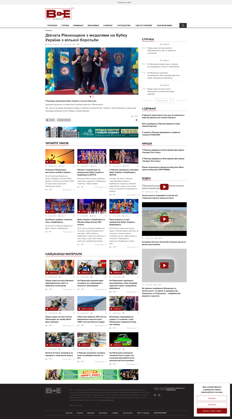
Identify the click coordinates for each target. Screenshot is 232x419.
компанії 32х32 (171, 389)
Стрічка (65, 25)
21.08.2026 (84, 277)
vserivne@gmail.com (106, 400)
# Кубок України (64, 120)
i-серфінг (108, 25)
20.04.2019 (116, 166)
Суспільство (124, 25)
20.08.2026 (52, 313)
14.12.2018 (148, 285)
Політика (52, 25)
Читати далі (67, 190)
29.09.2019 (149, 238)
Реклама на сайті (124, 2)
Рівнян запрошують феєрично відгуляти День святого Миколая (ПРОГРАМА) (163, 168)
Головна (48, 30)
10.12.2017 (67, 45)
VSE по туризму (144, 25)
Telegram (212, 398)
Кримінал (78, 25)
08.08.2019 (52, 166)
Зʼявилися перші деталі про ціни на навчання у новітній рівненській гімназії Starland (163, 116)
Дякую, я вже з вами (212, 411)
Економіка (93, 25)
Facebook (212, 404)
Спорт (51, 120)
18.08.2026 (84, 349)
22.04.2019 (84, 166)
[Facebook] (136, 120)
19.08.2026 (84, 313)
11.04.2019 (84, 216)
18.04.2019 (52, 216)
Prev (49, 71)
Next (134, 71)
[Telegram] (159, 395)
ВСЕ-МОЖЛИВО (164, 25)
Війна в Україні (87, 309)
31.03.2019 (116, 216)
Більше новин (162, 101)
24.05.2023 (149, 192)
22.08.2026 (52, 277)
